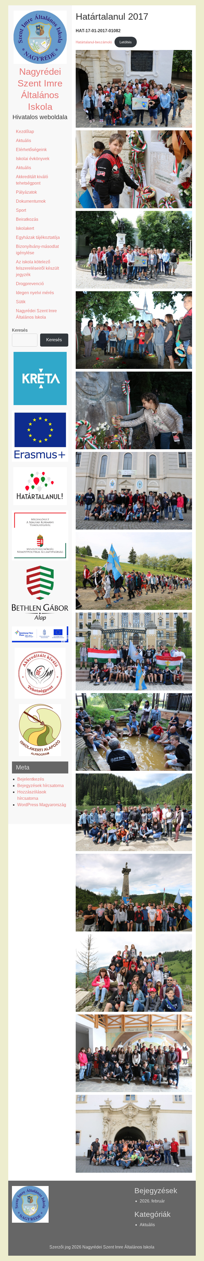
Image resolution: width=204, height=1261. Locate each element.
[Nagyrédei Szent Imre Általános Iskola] (40, 62)
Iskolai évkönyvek (32, 158)
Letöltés (126, 42)
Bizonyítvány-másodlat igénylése (37, 249)
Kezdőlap (25, 131)
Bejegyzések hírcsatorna (40, 785)
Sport (21, 210)
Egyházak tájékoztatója (38, 237)
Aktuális (23, 140)
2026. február (152, 1201)
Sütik (21, 301)
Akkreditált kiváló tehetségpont (32, 179)
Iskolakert (25, 228)
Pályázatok (26, 192)
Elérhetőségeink (31, 149)
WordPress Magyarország (41, 804)
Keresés (20, 330)
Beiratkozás (27, 219)
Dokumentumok (31, 201)
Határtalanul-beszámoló (94, 42)
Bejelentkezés (30, 779)
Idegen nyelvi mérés (35, 292)
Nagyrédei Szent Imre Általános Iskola (36, 314)
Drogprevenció (30, 283)
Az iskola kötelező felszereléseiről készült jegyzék (37, 268)
